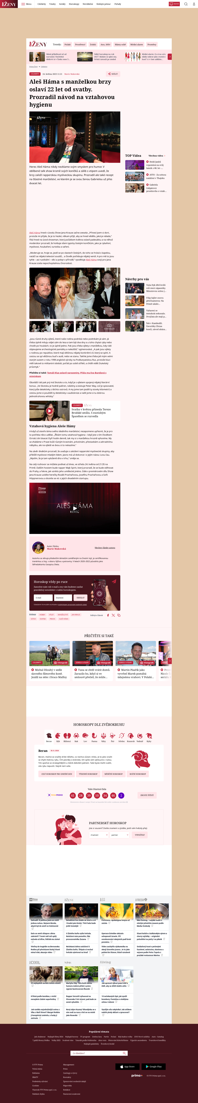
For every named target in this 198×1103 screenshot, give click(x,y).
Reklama (36, 1073)
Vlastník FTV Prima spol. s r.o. (44, 1090)
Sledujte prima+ (103, 4)
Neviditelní (88, 4)
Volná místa (37, 1069)
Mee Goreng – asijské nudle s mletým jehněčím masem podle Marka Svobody (150, 923)
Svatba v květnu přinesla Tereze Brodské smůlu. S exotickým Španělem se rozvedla (91, 413)
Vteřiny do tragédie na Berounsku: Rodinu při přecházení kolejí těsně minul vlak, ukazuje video (45, 949)
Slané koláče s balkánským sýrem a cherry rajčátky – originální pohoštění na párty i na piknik (152, 936)
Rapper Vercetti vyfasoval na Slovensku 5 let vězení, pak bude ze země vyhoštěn (81, 999)
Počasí (113, 1036)
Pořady (117, 4)
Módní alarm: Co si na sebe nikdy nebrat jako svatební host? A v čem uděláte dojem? (154, 58)
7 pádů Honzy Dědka (41, 1040)
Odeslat (80, 597)
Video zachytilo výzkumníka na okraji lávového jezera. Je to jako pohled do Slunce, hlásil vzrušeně (116, 949)
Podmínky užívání (40, 1081)
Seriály (62, 4)
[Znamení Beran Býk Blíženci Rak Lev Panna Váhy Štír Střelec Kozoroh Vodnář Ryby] (63, 597)
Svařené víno (67, 1040)
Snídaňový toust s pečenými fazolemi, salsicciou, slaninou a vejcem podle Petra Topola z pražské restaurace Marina (150, 950)
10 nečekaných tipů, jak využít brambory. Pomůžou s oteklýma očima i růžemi (115, 999)
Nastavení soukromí (71, 1094)
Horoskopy (74, 4)
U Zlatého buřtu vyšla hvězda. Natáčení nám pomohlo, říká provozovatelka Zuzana (78, 936)
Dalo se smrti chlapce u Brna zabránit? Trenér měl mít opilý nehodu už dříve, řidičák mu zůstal (45, 936)
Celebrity (42, 4)
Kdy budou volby (125, 1036)
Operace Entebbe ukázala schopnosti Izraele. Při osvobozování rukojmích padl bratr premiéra (116, 937)
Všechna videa (156, 155)
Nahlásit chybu (38, 1094)
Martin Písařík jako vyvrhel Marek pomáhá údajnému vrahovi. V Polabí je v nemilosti (135, 675)
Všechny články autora (105, 547)
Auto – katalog (158, 1036)
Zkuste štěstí (147, 795)
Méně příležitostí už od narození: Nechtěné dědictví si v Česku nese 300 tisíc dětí (58, 58)
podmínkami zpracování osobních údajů (72, 605)
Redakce (66, 1090)
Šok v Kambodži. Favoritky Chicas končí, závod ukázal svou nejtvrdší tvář (156, 326)
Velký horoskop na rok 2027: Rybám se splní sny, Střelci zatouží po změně (105, 57)
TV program (85, 1036)
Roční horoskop (138, 774)
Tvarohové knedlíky (157, 1040)
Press (65, 1069)
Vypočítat (140, 835)
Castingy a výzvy (70, 1073)
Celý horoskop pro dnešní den (56, 774)
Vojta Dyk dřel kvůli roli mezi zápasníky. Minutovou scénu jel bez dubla (156, 288)
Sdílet (114, 75)
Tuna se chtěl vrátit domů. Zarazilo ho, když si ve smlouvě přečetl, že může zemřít (92, 675)
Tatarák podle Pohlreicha (85, 1040)
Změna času (97, 1036)
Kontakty (67, 1077)
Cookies (35, 1085)
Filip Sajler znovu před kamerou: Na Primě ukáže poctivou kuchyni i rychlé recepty (155, 300)
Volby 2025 (56, 1040)
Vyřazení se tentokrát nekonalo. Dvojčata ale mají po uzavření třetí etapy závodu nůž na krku (156, 313)
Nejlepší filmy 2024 (55, 1036)
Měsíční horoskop (114, 774)
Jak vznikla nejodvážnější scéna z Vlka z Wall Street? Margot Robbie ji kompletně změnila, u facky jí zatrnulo (45, 1013)
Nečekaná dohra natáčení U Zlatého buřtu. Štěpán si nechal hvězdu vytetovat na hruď (79, 949)
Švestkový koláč (107, 1044)
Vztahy (52, 4)
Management (68, 1064)
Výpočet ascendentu (138, 1040)
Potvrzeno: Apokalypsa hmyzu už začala (116, 921)
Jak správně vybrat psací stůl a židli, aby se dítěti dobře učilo (115, 984)
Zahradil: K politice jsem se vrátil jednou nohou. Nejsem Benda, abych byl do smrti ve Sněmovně (45, 923)
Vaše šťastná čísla (97, 789)
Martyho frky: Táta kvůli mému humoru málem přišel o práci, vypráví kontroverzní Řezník (79, 986)
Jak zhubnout (40, 1036)
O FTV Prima (37, 1064)
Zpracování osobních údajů (74, 1081)
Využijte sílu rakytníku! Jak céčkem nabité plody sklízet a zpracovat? (116, 1010)
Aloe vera (102, 1040)
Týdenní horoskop (88, 774)
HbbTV (35, 1077)
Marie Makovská (71, 74)
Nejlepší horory (71, 1036)
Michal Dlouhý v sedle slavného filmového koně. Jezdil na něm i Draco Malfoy (49, 673)
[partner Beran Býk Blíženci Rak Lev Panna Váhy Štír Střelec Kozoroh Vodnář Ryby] (119, 835)
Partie (106, 1036)
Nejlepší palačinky (91, 1044)
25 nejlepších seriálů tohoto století (46, 983)
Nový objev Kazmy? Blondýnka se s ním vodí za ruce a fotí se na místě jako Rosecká (81, 1012)
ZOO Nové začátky (142, 1036)
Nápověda (67, 1085)
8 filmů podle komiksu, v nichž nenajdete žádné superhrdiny (43, 997)
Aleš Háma (34, 232)
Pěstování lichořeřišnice (118, 1040)
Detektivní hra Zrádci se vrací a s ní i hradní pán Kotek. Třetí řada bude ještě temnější (81, 923)
